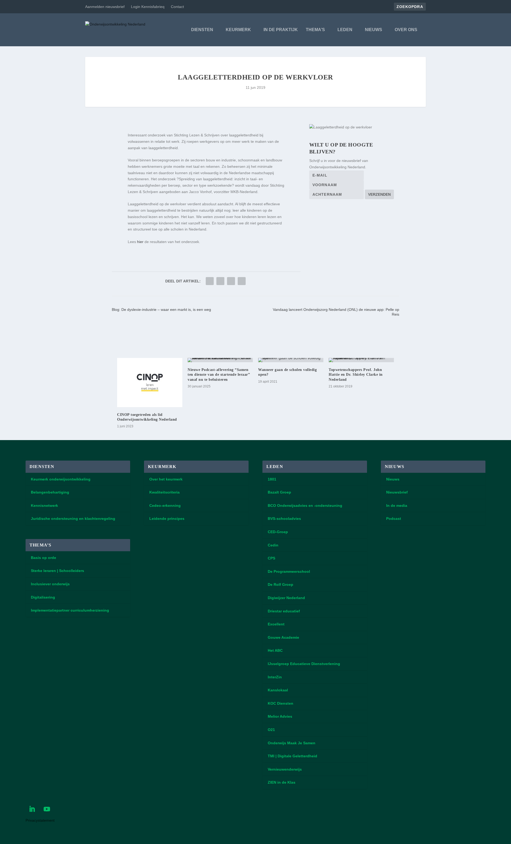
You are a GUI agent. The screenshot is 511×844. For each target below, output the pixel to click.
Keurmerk (238, 30)
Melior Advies (280, 716)
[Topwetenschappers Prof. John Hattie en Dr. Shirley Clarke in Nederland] (361, 360)
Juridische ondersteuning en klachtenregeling (73, 518)
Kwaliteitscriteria (164, 492)
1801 (272, 479)
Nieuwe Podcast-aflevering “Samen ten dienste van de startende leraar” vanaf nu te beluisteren (219, 374)
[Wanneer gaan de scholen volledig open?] (290, 360)
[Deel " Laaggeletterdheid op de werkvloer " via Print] (241, 281)
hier (140, 242)
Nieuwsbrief (397, 492)
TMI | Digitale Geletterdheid (292, 756)
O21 (271, 730)
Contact (177, 7)
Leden (344, 30)
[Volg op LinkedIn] (32, 809)
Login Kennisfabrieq (147, 7)
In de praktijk (280, 30)
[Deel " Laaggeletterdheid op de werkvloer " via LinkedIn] (220, 281)
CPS (271, 558)
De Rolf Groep (280, 584)
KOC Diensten (280, 703)
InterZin (275, 677)
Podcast (393, 518)
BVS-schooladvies (284, 518)
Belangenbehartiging (50, 492)
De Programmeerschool (289, 571)
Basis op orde (43, 557)
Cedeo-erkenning (165, 505)
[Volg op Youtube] (46, 809)
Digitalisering (43, 597)
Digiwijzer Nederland (286, 598)
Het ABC (275, 650)
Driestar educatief (284, 611)
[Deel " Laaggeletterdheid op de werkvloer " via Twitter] (209, 281)
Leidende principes (166, 518)
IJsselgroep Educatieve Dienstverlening (304, 664)
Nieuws (373, 30)
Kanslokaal (278, 690)
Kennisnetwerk (44, 505)
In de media (396, 505)
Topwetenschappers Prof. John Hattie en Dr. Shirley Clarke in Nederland (356, 374)
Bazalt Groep (279, 492)
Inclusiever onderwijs (50, 584)
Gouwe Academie (283, 637)
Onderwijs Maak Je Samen (291, 743)
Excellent (276, 624)
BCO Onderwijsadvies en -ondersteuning (305, 505)
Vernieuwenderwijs (285, 769)
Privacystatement (40, 820)
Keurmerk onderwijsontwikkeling (60, 479)
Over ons (406, 30)
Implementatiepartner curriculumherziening (70, 610)
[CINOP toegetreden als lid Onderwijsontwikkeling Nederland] (149, 382)
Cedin (273, 545)
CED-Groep (278, 532)
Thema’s (315, 30)
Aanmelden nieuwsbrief (105, 7)
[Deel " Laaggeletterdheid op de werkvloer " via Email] (231, 281)
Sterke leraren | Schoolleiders (57, 571)
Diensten (202, 30)
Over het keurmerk (166, 479)
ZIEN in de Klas (281, 782)
